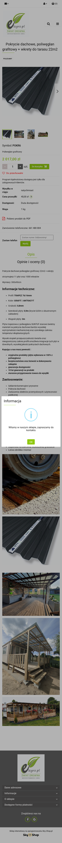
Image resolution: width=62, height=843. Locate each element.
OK (31, 441)
